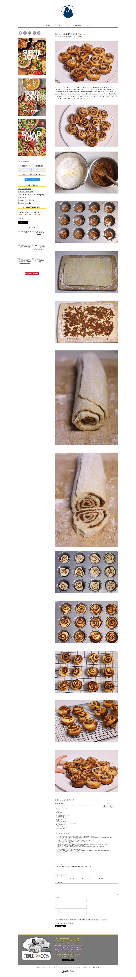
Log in (98, 967)
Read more (68, 960)
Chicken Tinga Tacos (25, 203)
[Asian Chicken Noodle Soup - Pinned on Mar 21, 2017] (25, 233)
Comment (59, 882)
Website (58, 911)
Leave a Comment (78, 36)
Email (57, 904)
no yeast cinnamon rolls (74, 866)
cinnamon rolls (65, 866)
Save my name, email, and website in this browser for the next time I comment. (81, 920)
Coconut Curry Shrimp (26, 200)
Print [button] (111, 807)
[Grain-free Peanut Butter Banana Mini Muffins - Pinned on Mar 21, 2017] (38, 233)
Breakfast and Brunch (66, 864)
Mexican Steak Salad (25, 192)
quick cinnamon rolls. (86, 866)
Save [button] (104, 807)
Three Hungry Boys (68, 11)
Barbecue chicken (24, 189)
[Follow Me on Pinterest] (32, 275)
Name (57, 897)
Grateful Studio (89, 967)
